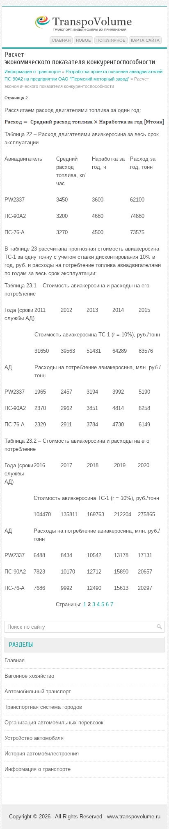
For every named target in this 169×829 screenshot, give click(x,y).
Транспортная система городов (43, 707)
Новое (83, 40)
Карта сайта (145, 40)
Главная (61, 40)
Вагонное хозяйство (29, 676)
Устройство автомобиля (34, 738)
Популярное (111, 40)
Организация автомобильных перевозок (54, 722)
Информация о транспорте (33, 71)
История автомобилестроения (42, 754)
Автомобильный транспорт (38, 691)
